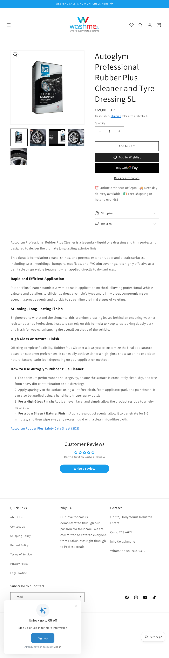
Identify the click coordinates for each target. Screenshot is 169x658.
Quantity (100, 123)
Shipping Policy (20, 536)
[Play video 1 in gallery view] (57, 137)
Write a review (84, 468)
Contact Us (17, 526)
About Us (16, 517)
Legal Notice (18, 573)
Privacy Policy (19, 564)
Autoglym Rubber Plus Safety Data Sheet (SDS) (45, 428)
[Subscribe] (79, 597)
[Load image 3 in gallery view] (76, 137)
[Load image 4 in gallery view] (18, 156)
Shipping (116, 115)
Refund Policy (19, 545)
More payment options (127, 177)
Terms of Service (21, 554)
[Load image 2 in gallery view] (38, 137)
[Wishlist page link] (131, 25)
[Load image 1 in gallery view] (18, 137)
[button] (8, 25)
